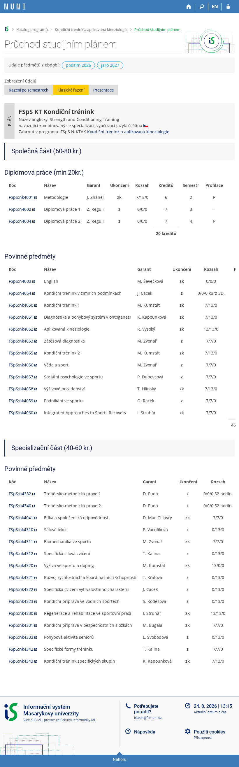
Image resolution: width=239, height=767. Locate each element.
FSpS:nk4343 (21, 661)
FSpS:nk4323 (21, 601)
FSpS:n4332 (20, 493)
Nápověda (144, 732)
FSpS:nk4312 (21, 553)
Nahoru (119, 759)
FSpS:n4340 (20, 505)
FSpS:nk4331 (21, 625)
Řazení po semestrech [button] (28, 90)
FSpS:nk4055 (21, 353)
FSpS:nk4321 (21, 577)
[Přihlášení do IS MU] (228, 6)
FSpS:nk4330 (21, 613)
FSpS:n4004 (20, 221)
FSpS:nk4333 (21, 637)
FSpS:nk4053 (21, 341)
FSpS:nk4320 (21, 565)
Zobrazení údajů (20, 81)
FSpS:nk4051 (21, 317)
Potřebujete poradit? (146, 709)
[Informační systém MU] (6, 29)
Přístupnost (203, 738)
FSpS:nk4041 (21, 517)
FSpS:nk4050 (21, 305)
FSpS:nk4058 (21, 389)
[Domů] (188, 6)
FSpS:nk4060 (21, 412)
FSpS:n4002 (20, 209)
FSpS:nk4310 (21, 529)
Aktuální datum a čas (210, 712)
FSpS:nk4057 (21, 377)
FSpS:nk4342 (21, 649)
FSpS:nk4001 (21, 197)
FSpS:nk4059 (21, 400)
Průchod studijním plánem (157, 29)
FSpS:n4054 (20, 293)
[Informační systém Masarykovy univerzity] (14, 6)
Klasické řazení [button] (70, 90)
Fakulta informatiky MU (78, 720)
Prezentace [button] (103, 90)
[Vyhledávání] (201, 6)
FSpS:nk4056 (21, 365)
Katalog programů (32, 29)
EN (215, 6)
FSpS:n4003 (20, 281)
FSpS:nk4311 (21, 541)
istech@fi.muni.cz (148, 718)
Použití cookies (209, 732)
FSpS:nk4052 (21, 329)
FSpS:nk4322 (21, 589)
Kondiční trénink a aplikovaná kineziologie (91, 29)
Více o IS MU (33, 720)
